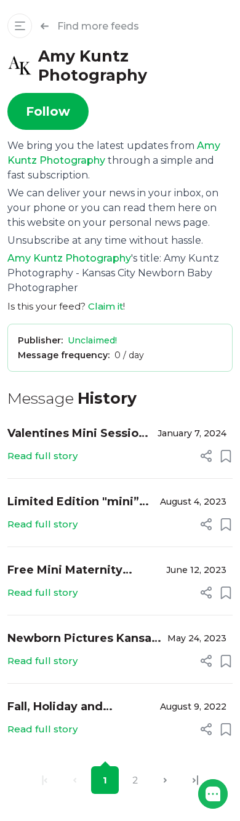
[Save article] (226, 456)
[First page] (44, 780)
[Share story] (206, 456)
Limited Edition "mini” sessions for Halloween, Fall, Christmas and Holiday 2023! (76, 502)
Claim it (105, 306)
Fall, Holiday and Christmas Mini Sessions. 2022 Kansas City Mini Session (80, 707)
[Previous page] (75, 780)
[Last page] (195, 780)
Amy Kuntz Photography (69, 258)
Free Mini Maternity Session (64, 571)
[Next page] (165, 780)
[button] (213, 794)
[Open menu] (19, 26)
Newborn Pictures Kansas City (82, 639)
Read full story (42, 456)
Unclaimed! (92, 340)
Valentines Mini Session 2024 (76, 434)
